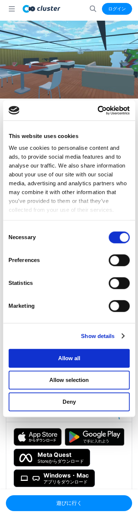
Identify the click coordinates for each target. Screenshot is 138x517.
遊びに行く (69, 503)
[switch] (119, 260)
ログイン (117, 8)
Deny (69, 402)
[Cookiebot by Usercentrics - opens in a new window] (98, 110)
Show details (97, 336)
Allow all (69, 358)
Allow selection (69, 380)
